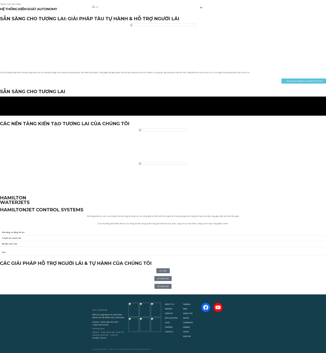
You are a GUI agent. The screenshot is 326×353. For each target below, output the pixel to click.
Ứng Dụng (165, 7)
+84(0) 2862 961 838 (108, 322)
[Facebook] (205, 307)
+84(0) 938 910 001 (100, 325)
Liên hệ (191, 7)
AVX (3, 252)
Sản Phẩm (150, 7)
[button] (303, 81)
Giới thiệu (135, 7)
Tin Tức (179, 7)
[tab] (163, 232)
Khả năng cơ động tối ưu (13, 232)
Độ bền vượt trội (9, 244)
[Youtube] (218, 307)
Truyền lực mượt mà (11, 238)
